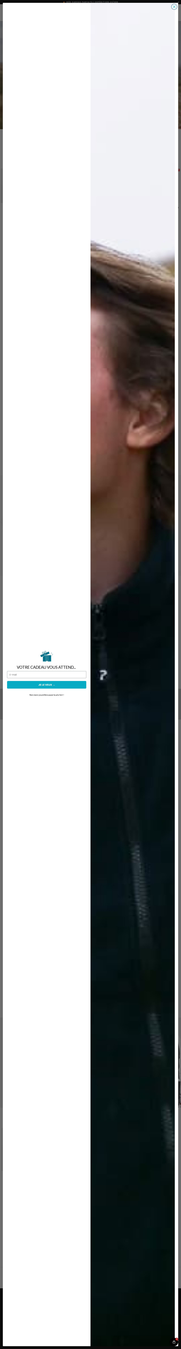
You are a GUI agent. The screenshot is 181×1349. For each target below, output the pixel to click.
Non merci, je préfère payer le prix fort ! (47, 695)
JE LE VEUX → (46, 684)
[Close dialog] (174, 7)
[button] (174, 1342)
